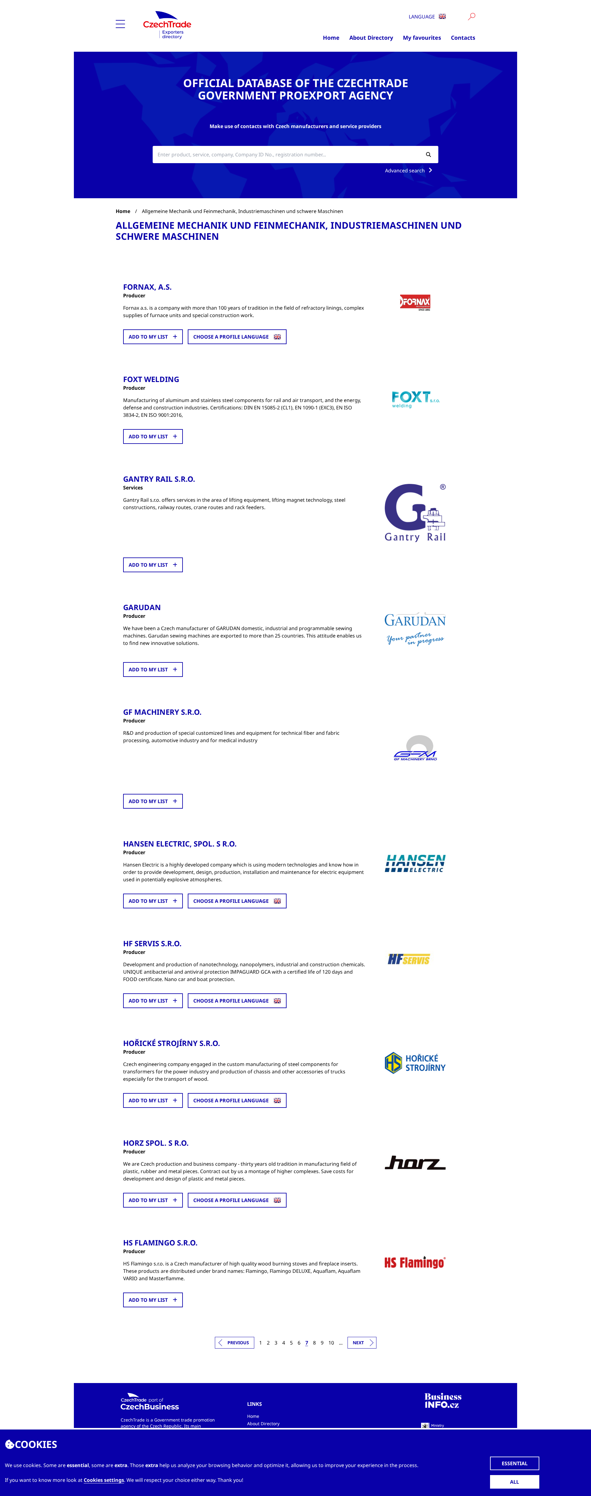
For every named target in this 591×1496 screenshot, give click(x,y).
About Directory (371, 37)
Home (331, 37)
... (341, 1342)
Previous (238, 1342)
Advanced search (405, 170)
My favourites (422, 37)
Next (358, 1342)
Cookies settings (104, 1480)
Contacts (463, 37)
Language (422, 16)
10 (331, 1342)
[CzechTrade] (197, 24)
